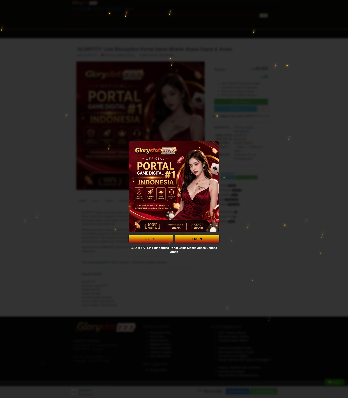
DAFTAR (151, 239)
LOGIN (197, 239)
